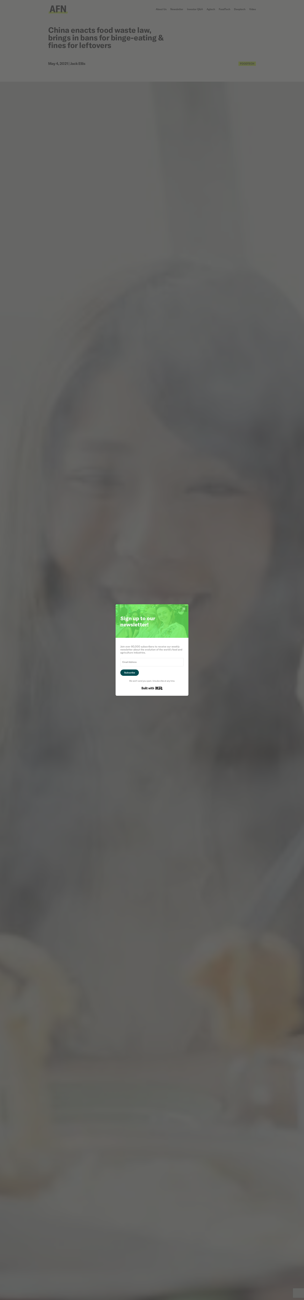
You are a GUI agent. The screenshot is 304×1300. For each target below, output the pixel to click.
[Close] (184, 609)
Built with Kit (152, 688)
